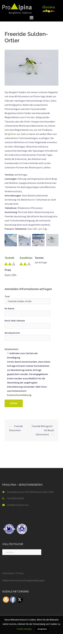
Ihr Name (9, 308)
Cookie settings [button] (24, 628)
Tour (7, 296)
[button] (11, 240)
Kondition (26, 258)
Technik (9, 258)
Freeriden (30, 117)
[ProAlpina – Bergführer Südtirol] (31, 8)
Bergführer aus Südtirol (17, 133)
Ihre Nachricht (12, 332)
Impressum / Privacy (13, 573)
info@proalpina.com (18, 504)
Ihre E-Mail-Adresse (15, 320)
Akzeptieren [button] (42, 629)
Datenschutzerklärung (19, 394)
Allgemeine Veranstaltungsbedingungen (23, 580)
